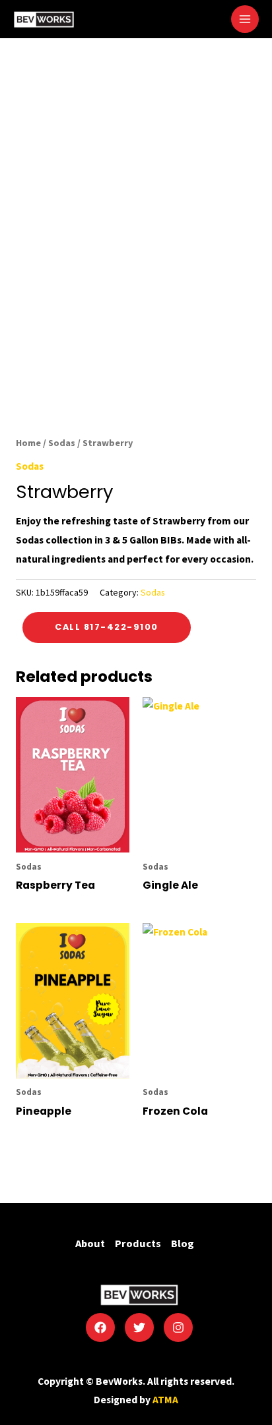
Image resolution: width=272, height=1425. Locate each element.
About (90, 1243)
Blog (182, 1243)
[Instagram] (178, 1327)
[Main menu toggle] (245, 19)
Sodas (61, 443)
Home (28, 443)
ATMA (165, 1399)
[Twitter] (139, 1327)
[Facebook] (100, 1327)
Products (138, 1243)
